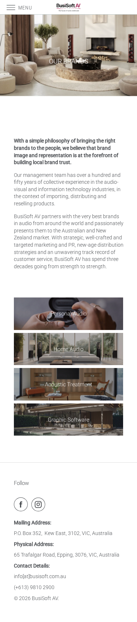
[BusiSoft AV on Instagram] (39, 504)
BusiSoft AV (45, 598)
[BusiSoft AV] (68, 7)
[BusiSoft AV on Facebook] (22, 504)
